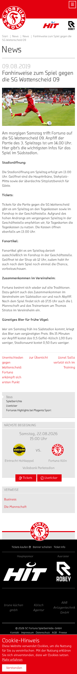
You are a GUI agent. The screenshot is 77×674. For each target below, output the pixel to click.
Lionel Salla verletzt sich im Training (64, 362)
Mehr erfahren (12, 659)
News (26, 36)
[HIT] (25, 571)
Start (5, 36)
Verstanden (14, 667)
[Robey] (63, 571)
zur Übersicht (38, 357)
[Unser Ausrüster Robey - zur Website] (71, 26)
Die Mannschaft (15, 506)
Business (10, 499)
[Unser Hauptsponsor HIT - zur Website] (51, 26)
